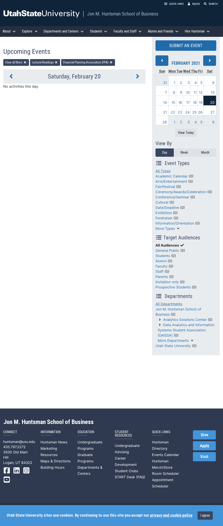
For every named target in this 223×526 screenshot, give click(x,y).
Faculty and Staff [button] (125, 31)
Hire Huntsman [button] (195, 31)
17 (188, 102)
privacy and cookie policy (171, 515)
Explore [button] (27, 31)
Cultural (161, 202)
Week (184, 152)
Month (205, 152)
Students (162, 256)
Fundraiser (163, 218)
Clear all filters (14, 62)
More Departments (173, 340)
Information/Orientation (174, 223)
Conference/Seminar (172, 197)
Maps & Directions (56, 461)
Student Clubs (126, 471)
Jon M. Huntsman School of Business (122, 14)
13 (213, 92)
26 (200, 112)
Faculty (161, 266)
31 (165, 82)
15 (173, 102)
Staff (159, 271)
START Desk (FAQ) (130, 477)
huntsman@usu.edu (19, 441)
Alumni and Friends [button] (160, 31)
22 (173, 112)
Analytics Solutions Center (185, 319)
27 (212, 112)
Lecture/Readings (43, 62)
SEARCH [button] (213, 3)
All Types (163, 171)
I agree (205, 515)
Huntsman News (54, 442)
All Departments (168, 304)
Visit (204, 456)
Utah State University (173, 346)
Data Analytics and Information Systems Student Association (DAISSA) (186, 330)
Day (164, 152)
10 (188, 92)
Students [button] (96, 31)
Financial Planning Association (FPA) (86, 62)
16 (180, 102)
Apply (204, 445)
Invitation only (167, 282)
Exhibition (163, 213)
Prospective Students (173, 287)
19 (201, 102)
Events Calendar (165, 455)
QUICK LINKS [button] (176, 3)
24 (187, 112)
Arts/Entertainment (171, 181)
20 (212, 102)
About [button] (7, 31)
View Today (186, 133)
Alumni (161, 261)
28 (164, 122)
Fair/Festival (165, 186)
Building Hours (52, 467)
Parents (161, 276)
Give (204, 434)
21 (165, 112)
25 (194, 112)
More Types (165, 228)
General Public (167, 250)
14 (165, 102)
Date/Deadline (167, 207)
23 (180, 112)
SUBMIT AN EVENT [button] (185, 45)
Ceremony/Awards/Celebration (180, 192)
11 (195, 92)
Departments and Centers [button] (61, 31)
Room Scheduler (165, 473)
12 (201, 92)
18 (195, 102)
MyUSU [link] (196, 3)
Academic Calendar (171, 176)
